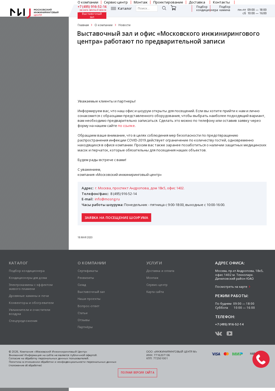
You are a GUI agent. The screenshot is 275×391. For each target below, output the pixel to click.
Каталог (125, 8)
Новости (124, 25)
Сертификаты (94, 70)
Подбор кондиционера (207, 8)
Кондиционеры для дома (28, 278)
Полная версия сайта (137, 372)
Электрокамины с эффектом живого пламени (31, 287)
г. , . (139, 188)
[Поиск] (164, 9)
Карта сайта (155, 292)
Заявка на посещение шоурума (117, 217)
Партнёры (85, 327)
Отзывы (89, 82)
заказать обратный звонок (93, 10)
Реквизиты (91, 57)
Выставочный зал (92, 15)
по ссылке (126, 125)
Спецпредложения (23, 321)
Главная (83, 25)
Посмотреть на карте (231, 287)
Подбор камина (224, 8)
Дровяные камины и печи (29, 296)
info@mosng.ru (107, 199)
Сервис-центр (157, 285)
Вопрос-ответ (88, 306)
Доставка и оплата (160, 271)
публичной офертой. (83, 355)
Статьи (83, 313)
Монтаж (152, 278)
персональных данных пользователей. (63, 358)
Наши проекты (89, 299)
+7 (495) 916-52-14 (92, 7)
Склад (82, 285)
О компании (104, 25)
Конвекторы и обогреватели (31, 303)
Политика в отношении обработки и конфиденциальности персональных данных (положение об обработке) (62, 363)
